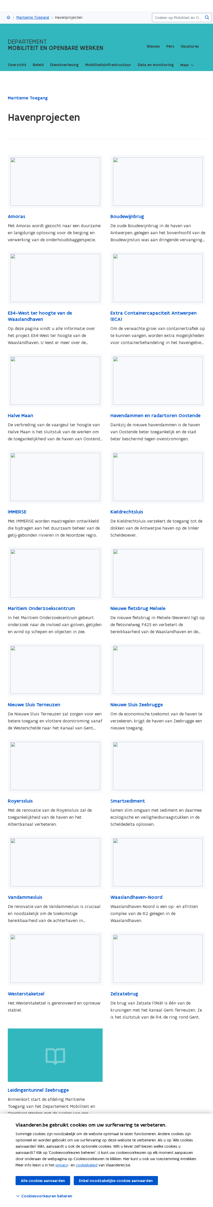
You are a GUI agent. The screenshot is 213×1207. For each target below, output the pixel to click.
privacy (62, 1164)
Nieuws (153, 46)
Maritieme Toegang (32, 17)
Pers (170, 46)
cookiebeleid (86, 1164)
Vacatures (190, 46)
